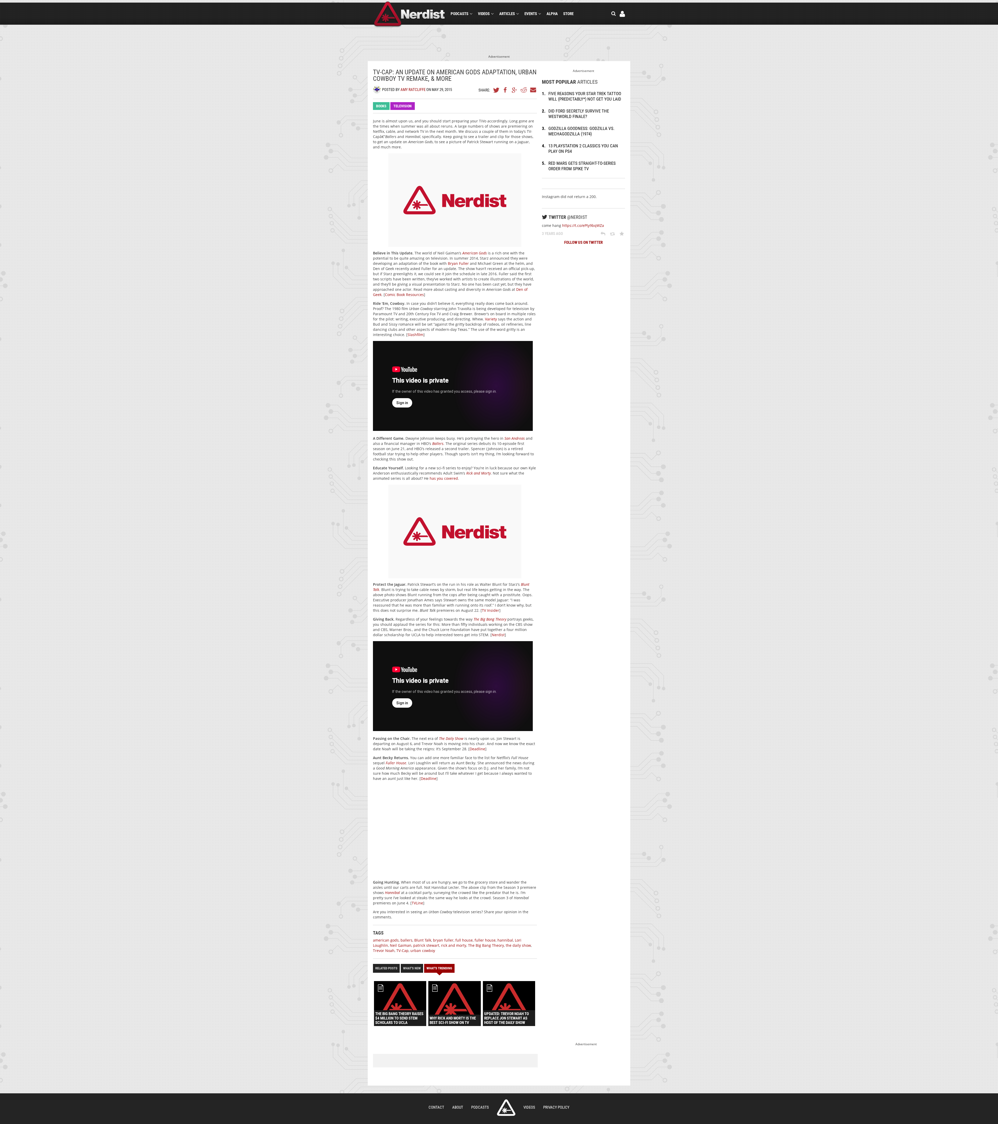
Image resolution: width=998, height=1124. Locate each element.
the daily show (518, 945)
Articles (507, 13)
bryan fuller (443, 940)
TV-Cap (402, 950)
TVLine (417, 902)
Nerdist (409, 14)
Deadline (477, 748)
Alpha (552, 13)
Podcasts (459, 13)
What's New (412, 968)
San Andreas (514, 438)
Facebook (505, 90)
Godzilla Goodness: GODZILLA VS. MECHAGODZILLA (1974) (581, 131)
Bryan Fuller (458, 263)
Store (568, 13)
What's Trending (439, 968)
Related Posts (386, 968)
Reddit (523, 90)
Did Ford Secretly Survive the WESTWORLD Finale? (578, 113)
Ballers (437, 443)
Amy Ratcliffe (412, 89)
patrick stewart (426, 945)
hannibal (505, 940)
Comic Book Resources (404, 294)
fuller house (485, 940)
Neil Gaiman (400, 945)
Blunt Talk (422, 940)
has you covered (444, 478)
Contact (436, 1107)
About (457, 1107)
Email (532, 90)
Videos (484, 13)
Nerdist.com (506, 1107)
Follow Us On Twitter (583, 242)
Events (530, 13)
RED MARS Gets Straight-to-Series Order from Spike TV (582, 166)
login (622, 14)
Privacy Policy (556, 1107)
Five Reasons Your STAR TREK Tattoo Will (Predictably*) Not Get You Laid (584, 96)
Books (381, 106)
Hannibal (392, 892)
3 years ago (552, 233)
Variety (491, 319)
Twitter (496, 90)
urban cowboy (422, 950)
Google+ (514, 90)
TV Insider (490, 610)
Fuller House (396, 762)
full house (464, 940)
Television (402, 106)
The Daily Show (451, 738)
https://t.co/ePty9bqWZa (583, 225)
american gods (386, 940)
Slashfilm (415, 334)
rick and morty (453, 945)
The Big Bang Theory (490, 619)
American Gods (474, 253)
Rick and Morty (478, 473)
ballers (406, 940)
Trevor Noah (384, 950)
